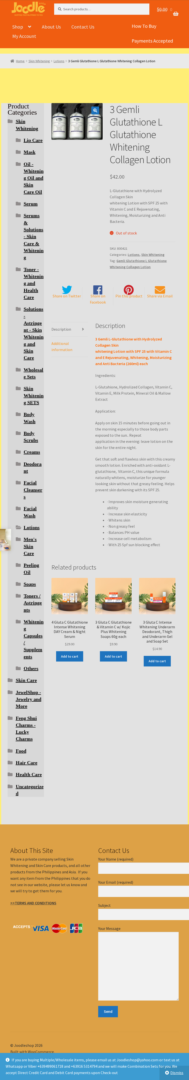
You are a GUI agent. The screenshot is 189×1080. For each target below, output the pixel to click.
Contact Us (82, 27)
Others (31, 668)
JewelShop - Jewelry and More (28, 699)
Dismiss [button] (176, 1072)
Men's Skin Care (30, 546)
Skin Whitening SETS (34, 395)
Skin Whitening (39, 61)
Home (20, 61)
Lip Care (33, 140)
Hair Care (26, 762)
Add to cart (69, 656)
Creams (32, 452)
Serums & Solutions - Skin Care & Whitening (34, 236)
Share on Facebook (98, 299)
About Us (51, 27)
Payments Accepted (152, 41)
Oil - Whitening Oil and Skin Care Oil (34, 178)
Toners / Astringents (33, 603)
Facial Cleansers (33, 489)
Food (21, 751)
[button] (95, 110)
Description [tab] (61, 329)
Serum (31, 203)
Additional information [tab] (61, 346)
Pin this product (128, 295)
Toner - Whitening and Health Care (34, 283)
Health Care (29, 774)
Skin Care (26, 680)
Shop (17, 27)
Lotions (59, 61)
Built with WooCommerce (32, 1051)
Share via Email (160, 295)
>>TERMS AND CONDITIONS (33, 902)
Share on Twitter (67, 295)
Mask (29, 152)
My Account (24, 36)
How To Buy (144, 26)
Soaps (30, 584)
